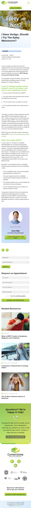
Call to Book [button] (15, 8)
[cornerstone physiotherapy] (10, 2)
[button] (15, 257)
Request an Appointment (15, 300)
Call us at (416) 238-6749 (15, 437)
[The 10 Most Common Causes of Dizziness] (15, 381)
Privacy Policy (18, 505)
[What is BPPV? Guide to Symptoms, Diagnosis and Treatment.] (15, 321)
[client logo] (15, 452)
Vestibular (13, 363)
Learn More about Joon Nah (15, 237)
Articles (6, 333)
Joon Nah (15, 231)
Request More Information (15, 494)
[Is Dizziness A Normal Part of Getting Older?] (15, 351)
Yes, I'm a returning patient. (18, 296)
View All (6, 266)
